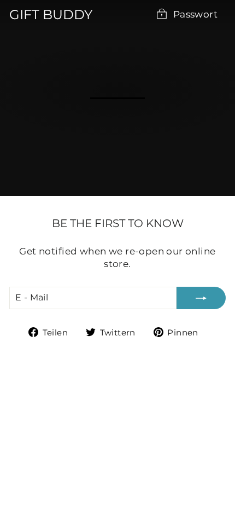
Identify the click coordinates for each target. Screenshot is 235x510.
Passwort (195, 14)
